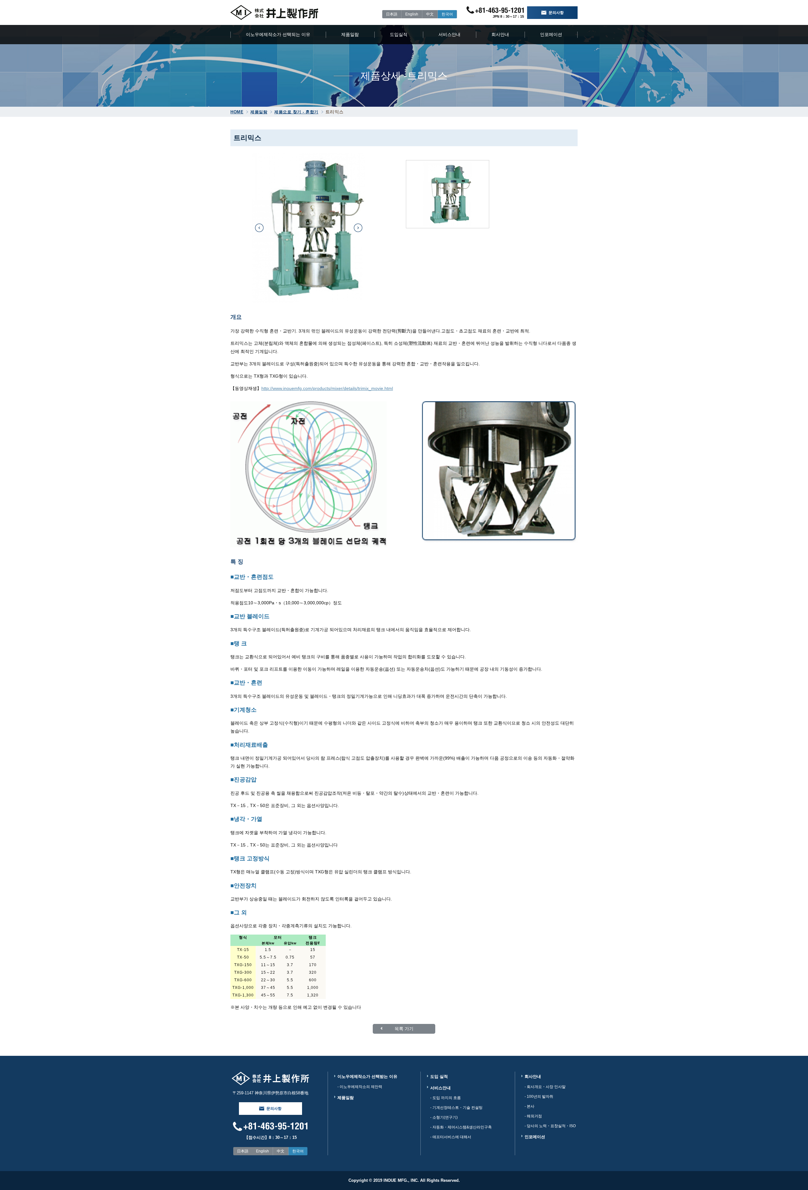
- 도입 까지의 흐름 (445, 1098)
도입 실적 (439, 1076)
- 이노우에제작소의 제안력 (359, 1087)
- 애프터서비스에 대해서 (450, 1137)
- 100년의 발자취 (539, 1096)
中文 (430, 14)
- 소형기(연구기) (444, 1117)
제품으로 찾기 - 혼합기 (296, 112)
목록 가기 (404, 1028)
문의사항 (556, 12)
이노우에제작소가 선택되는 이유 (278, 34)
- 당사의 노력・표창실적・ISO (550, 1126)
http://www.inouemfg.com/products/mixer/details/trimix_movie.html (327, 388)
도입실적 (398, 34)
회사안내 (500, 34)
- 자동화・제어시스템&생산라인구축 (461, 1127)
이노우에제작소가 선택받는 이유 (367, 1076)
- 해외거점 (533, 1116)
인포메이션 (551, 34)
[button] (259, 228)
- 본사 (529, 1106)
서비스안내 (449, 34)
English (411, 14)
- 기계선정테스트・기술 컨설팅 (456, 1107)
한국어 (447, 14)
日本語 (391, 14)
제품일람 (350, 34)
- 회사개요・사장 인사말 (545, 1087)
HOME (236, 112)
